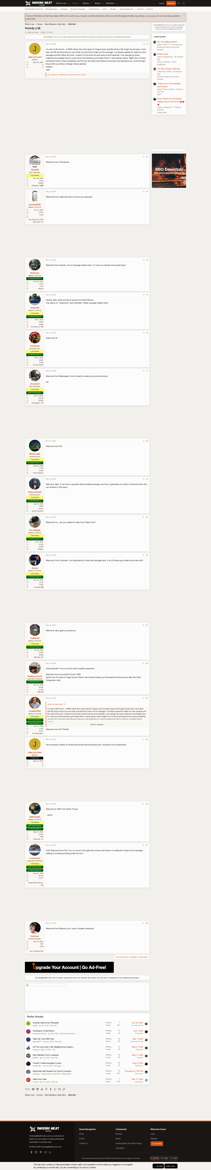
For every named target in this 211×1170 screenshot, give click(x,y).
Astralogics (139, 1082)
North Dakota (38, 473)
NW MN (40, 692)
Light (166, 1158)
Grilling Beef (66, 1074)
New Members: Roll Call (33, 9)
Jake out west (32, 32)
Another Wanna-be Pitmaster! (46, 1023)
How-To (150, 9)
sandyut (140, 1058)
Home (81, 1134)
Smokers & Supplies (78, 9)
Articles (86, 3)
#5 (147, 295)
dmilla (35, 1025)
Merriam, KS (38, 657)
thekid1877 (37, 1042)
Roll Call (53, 1025)
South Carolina (37, 511)
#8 (147, 441)
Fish (53, 1050)
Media (97, 3)
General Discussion (67, 1033)
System (156, 1158)
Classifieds (120, 1148)
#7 (147, 371)
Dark (175, 1158)
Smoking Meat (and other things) (129, 1143)
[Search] (183, 3)
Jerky (104, 9)
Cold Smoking (94, 9)
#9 (147, 479)
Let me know (151, 16)
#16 (147, 804)
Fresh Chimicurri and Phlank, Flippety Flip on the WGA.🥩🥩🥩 (171, 101)
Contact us (83, 1143)
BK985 (35, 1058)
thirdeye (36, 1050)
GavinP (35, 1082)
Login (153, 1134)
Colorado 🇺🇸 (38, 587)
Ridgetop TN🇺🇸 (37, 185)
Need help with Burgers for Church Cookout (52, 1071)
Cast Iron (140, 9)
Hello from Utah (40, 1079)
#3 (147, 191)
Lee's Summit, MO (36, 951)
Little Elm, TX (38, 839)
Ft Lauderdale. (37, 733)
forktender (139, 1033)
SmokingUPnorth (137, 1041)
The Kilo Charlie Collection (168, 69)
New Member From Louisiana (46, 1055)
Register (154, 1139)
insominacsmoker (40, 1033)
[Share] (144, 44)
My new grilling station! (167, 42)
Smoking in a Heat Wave (43, 1031)
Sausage (64, 9)
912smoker (139, 1074)
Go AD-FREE (157, 1144)
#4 (147, 260)
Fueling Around (137, 1025)
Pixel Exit (137, 1158)
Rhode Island (38, 365)
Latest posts (160, 36)
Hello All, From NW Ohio (43, 1039)
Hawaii (40, 289)
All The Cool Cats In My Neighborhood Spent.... (53, 1047)
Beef (159, 94)
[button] (68, 3)
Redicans (139, 1049)
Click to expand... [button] (97, 724)
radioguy (36, 1074)
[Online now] (35, 708)
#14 (147, 698)
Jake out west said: (55, 704)
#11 (147, 555)
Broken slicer (163, 54)
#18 (147, 923)
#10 (147, 517)
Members (110, 3)
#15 (147, 739)
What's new (61, 3)
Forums (75, 3)
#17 (147, 845)
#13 (147, 663)
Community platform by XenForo (103, 1158)
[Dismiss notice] (184, 15)
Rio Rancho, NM (37, 327)
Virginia (40, 549)
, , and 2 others (68, 75)
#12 (147, 625)
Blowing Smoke (51, 9)
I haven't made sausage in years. (47, 1063)
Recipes (113, 9)
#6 (147, 333)
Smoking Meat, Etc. (126, 9)
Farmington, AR (37, 403)
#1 (147, 44)
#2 (147, 157)
